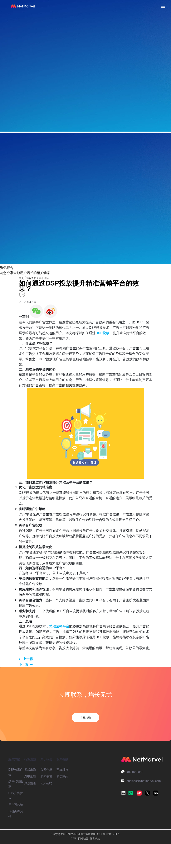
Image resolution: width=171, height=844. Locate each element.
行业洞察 (30, 759)
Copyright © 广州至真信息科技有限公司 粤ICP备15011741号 (86, 833)
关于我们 (46, 759)
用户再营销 (15, 804)
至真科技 (62, 769)
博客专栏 (31, 278)
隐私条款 (95, 838)
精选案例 (30, 783)
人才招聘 (46, 783)
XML (74, 838)
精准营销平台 (59, 626)
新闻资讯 (46, 776)
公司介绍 (46, 769)
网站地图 (83, 838)
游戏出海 (30, 769)
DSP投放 (102, 332)
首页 (21, 278)
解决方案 (14, 759)
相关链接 (62, 759)
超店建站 (62, 776)
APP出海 (30, 776)
